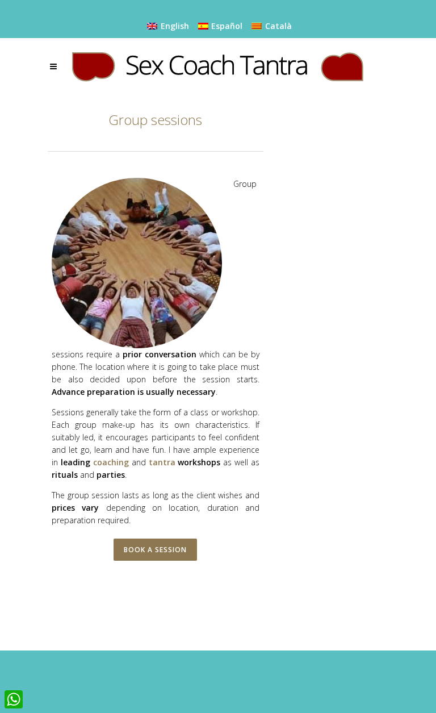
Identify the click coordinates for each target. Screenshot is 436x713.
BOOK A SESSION (155, 549)
